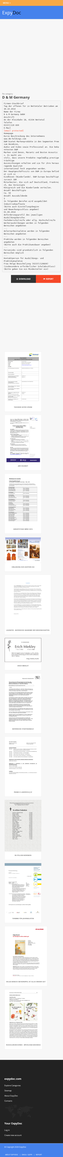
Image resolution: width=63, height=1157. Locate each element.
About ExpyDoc (11, 1095)
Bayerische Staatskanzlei (23, 729)
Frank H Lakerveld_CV (23, 792)
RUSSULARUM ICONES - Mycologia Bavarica (23, 1045)
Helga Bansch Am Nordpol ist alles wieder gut (26, 982)
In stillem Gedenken (23, 855)
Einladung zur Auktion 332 (23, 567)
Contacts (8, 1101)
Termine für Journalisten (23, 918)
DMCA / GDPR (27, 1154)
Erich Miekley (23, 666)
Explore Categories (12, 1085)
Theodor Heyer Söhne (23, 407)
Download (24, 279)
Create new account (13, 1135)
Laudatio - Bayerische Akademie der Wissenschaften (27, 630)
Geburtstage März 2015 (23, 529)
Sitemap (8, 1090)
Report (49, 279)
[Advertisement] (31, 56)
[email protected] (14, 131)
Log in (7, 1130)
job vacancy (23, 466)
